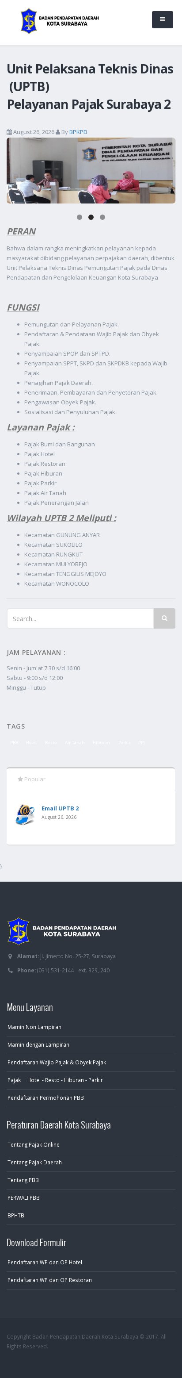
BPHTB (16, 1215)
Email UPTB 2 (60, 808)
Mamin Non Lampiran (34, 1026)
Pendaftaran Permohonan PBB (46, 1097)
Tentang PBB (23, 1179)
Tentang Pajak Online (34, 1144)
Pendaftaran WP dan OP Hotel (45, 1262)
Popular (34, 779)
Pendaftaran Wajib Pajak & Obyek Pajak (57, 1062)
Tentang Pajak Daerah (35, 1162)
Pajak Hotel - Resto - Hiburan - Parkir (55, 1079)
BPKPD (78, 132)
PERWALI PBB (24, 1197)
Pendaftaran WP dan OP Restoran (50, 1279)
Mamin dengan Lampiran (38, 1044)
